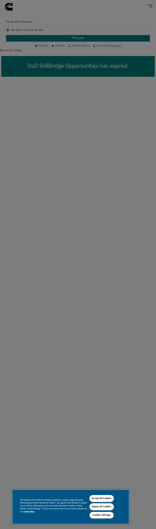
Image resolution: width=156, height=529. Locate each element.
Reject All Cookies (101, 507)
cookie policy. (29, 512)
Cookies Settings (102, 515)
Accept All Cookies (101, 498)
